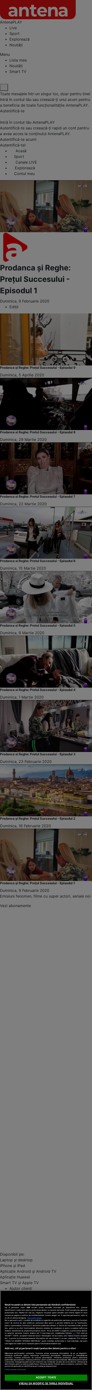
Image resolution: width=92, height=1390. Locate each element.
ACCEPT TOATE (46, 1377)
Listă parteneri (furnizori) (15, 1369)
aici (74, 1333)
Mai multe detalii (35, 1318)
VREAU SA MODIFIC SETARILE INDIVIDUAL (46, 1383)
